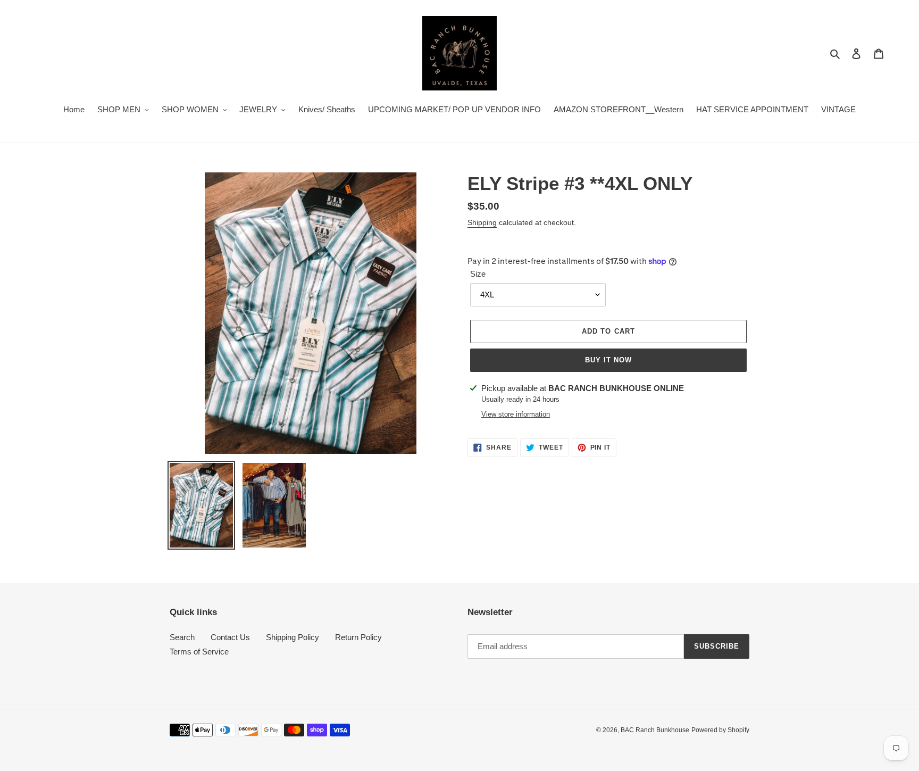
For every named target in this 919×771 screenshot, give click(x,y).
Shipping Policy (292, 637)
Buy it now (608, 360)
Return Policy (358, 637)
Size (478, 273)
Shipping (482, 222)
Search (182, 637)
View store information (515, 414)
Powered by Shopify (720, 730)
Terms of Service (199, 651)
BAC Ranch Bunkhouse (655, 730)
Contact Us (230, 637)
